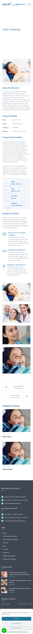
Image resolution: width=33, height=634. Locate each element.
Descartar (16, 623)
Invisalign (15, 127)
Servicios (5, 543)
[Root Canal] (27, 412)
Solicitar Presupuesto (9, 556)
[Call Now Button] (4, 630)
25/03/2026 (12, 584)
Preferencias (16, 628)
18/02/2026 (12, 592)
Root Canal (7, 437)
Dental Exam (8, 469)
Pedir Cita (6, 552)
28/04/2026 (12, 576)
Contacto (6, 549)
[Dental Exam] (27, 445)
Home (5, 533)
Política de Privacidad (10, 631)
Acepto (16, 619)
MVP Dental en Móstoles (10, 539)
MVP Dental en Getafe (10, 536)
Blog (4, 546)
